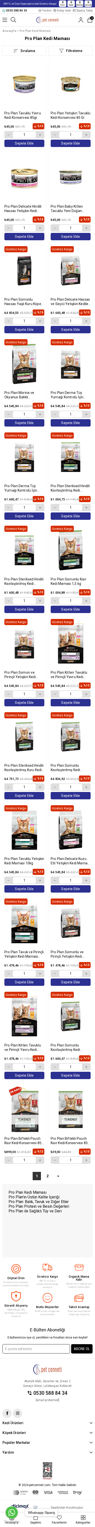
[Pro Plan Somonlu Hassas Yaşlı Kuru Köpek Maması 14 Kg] (24, 271)
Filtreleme (74, 51)
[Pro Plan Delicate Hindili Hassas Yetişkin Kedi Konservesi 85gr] (24, 177)
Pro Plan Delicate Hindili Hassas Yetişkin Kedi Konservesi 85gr (23, 208)
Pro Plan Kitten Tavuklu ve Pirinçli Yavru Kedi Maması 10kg (69, 674)
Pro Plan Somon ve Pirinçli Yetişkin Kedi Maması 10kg (20, 674)
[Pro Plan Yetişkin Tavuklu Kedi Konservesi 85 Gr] (71, 84)
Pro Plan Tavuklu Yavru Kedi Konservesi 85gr (22, 115)
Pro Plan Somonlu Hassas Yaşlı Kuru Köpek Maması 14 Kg (23, 301)
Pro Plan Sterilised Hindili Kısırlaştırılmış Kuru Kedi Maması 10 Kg (24, 768)
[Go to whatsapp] (12, 1512)
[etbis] (47, 1471)
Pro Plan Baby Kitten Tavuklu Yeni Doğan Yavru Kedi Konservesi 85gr (68, 208)
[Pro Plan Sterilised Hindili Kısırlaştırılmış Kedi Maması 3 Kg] (24, 550)
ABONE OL (82, 1349)
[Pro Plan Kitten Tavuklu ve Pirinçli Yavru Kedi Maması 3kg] (24, 1016)
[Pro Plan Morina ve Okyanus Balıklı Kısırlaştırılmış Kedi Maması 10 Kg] (24, 364)
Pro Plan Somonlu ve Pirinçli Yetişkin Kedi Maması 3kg (67, 954)
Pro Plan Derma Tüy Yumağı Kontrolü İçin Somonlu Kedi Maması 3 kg (23, 488)
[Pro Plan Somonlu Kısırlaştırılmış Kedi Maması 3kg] (71, 1016)
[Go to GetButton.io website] (11, 1522)
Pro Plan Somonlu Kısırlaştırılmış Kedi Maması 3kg (65, 1047)
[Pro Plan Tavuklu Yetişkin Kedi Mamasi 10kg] (24, 830)
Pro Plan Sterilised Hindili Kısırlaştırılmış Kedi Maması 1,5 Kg (70, 488)
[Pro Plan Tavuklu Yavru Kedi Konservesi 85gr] (24, 84)
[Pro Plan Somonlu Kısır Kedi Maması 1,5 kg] (71, 550)
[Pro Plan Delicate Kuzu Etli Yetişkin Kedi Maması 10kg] (71, 830)
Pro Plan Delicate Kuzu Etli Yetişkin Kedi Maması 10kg (70, 861)
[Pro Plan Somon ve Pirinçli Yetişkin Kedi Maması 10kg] (24, 643)
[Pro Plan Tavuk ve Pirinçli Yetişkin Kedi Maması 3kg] (24, 923)
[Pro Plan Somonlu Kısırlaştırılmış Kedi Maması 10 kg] (71, 737)
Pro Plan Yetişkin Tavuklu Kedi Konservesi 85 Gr (71, 115)
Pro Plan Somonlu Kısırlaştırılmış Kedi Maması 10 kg (65, 768)
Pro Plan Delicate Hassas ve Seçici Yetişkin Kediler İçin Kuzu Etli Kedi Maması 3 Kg (70, 301)
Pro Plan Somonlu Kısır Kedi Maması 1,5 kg (68, 581)
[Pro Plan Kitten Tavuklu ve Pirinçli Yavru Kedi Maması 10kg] (71, 643)
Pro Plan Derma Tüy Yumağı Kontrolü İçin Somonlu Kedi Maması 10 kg (68, 395)
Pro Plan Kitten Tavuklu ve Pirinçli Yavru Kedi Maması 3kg (22, 1047)
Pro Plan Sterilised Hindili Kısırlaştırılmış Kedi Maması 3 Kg (24, 581)
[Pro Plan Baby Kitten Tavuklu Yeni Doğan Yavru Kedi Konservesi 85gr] (71, 177)
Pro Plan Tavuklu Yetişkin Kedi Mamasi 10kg (24, 861)
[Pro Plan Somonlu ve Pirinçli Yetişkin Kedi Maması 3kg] (71, 923)
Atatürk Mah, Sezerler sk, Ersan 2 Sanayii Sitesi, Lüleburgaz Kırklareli (47, 1384)
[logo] (47, 1369)
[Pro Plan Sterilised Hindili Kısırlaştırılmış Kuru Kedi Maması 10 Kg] (24, 737)
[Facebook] (7, 1413)
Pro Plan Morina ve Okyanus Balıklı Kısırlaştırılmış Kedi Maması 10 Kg (19, 395)
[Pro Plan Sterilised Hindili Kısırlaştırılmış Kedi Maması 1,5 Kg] (71, 457)
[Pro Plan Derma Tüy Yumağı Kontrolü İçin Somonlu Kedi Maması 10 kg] (71, 364)
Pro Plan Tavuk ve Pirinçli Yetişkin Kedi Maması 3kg (24, 954)
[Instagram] (17, 1413)
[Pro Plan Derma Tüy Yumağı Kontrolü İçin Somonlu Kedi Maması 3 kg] (24, 457)
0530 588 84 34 (50, 1393)
